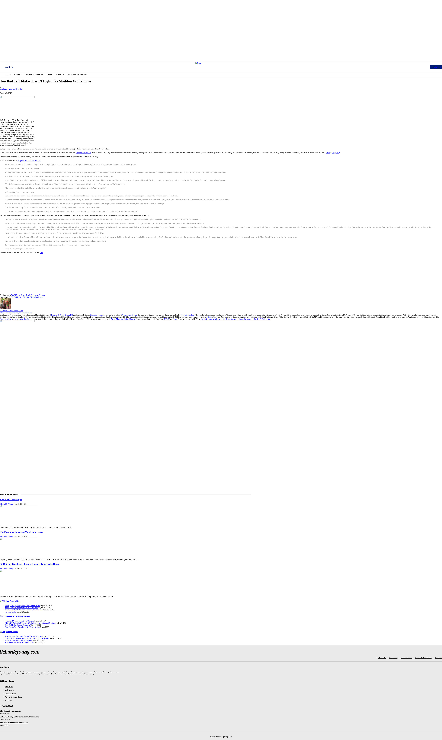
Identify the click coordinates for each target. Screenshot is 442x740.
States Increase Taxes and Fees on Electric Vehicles (23, 636)
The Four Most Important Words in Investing (21, 532)
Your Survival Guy (13, 601)
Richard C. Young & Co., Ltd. (62, 315)
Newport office (5, 319)
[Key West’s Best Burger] (18, 525)
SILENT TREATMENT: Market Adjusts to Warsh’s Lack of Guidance (30, 623)
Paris (175, 319)
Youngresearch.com (129, 315)
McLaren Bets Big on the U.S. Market (18, 640)
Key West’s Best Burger (11, 499)
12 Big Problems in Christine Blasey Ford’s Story (26, 297)
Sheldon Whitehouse (83, 153)
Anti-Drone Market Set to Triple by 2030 (19, 642)
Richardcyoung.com (97, 315)
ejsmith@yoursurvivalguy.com (212, 319)
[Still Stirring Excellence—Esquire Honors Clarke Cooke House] (18, 594)
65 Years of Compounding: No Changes (19, 621)
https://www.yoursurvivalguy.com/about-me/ (16, 313)
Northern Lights (10, 612)
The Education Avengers (10, 711)
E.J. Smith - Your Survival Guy (11, 89)
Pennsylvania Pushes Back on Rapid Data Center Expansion (27, 638)
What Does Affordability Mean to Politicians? (21, 608)
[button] (9, 67)
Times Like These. (188, 315)
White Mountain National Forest (123, 319)
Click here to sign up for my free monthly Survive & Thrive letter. (247, 319)
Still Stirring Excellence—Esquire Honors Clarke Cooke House (29, 564)
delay (333, 153)
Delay (328, 153)
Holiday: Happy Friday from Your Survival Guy (22, 606)
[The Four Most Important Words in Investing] (18, 558)
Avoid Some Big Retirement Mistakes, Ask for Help (23, 610)
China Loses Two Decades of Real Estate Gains (22, 627)
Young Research (12, 632)
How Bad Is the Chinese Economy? (18, 625)
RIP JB (166, 319)
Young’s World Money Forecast (18, 616)
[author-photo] (5, 309)
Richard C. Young (6, 504)
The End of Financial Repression (14, 723)
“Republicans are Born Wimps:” (29, 161)
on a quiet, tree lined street (22, 319)
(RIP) (210, 317)
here (41, 253)
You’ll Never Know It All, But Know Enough (28, 295)
